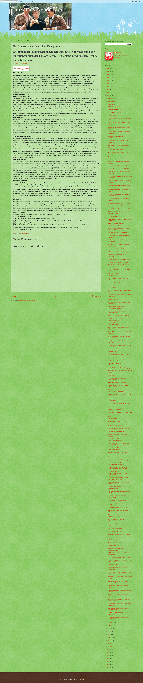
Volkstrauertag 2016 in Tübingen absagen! (119, 259)
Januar (110, 646)
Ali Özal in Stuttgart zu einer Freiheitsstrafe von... (120, 524)
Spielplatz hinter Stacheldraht (116, 109)
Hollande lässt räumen (114, 115)
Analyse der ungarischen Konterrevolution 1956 (119, 503)
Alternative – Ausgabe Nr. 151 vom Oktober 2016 (120, 577)
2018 (108, 90)
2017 (108, 93)
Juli (109, 628)
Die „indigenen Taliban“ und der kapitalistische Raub (116, 487)
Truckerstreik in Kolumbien (115, 545)
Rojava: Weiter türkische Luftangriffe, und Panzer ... (119, 332)
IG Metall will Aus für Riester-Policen (118, 262)
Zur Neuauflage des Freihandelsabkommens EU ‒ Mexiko (119, 417)
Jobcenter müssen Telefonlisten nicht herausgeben (118, 350)
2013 (108, 656)
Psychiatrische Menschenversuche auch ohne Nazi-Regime (118, 444)
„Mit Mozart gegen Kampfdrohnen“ (117, 540)
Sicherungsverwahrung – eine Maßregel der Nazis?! (119, 190)
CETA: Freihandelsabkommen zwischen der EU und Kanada (120, 274)
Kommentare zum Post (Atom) (26, 300)
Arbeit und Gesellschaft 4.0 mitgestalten (118, 382)
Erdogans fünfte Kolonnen (115, 531)
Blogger (81, 679)
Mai (109, 634)
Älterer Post (96, 296)
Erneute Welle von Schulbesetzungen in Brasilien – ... (118, 595)
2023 (108, 75)
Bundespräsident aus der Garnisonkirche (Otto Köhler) (119, 128)
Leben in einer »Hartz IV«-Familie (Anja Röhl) (119, 123)
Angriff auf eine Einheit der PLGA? (117, 249)
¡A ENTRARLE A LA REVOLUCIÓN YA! (119, 169)
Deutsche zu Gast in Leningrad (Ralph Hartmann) (118, 141)
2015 (108, 650)
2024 (108, 72)
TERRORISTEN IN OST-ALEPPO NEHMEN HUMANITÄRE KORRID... (119, 468)
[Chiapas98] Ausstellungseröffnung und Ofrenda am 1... (118, 483)
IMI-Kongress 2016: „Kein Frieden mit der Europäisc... (119, 291)
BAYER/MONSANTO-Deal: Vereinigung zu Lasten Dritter (119, 582)
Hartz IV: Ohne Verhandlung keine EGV (119, 209)
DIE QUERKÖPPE (113, 565)
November (111, 101)
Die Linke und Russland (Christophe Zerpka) (117, 137)
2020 (108, 84)
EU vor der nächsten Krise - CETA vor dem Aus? (119, 355)
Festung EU (111, 375)
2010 (108, 665)
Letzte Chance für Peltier (114, 112)
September (111, 622)
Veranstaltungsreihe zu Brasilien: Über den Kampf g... (119, 591)
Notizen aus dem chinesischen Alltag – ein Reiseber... (119, 328)
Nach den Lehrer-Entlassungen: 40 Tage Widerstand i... (118, 618)
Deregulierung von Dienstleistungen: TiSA (119, 557)
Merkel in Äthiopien (113, 299)
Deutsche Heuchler (113, 457)
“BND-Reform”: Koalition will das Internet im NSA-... (119, 220)
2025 (108, 69)
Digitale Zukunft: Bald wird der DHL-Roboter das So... (118, 386)
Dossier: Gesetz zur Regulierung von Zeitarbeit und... (118, 279)
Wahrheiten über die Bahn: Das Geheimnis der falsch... (119, 395)
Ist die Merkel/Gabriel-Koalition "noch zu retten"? (119, 337)
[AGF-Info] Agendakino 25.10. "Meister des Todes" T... (120, 413)
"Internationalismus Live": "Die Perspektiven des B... (116, 364)
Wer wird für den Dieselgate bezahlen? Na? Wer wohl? (119, 265)
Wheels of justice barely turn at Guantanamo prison (116, 515)
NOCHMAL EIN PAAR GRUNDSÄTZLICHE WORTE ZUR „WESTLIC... (118, 473)
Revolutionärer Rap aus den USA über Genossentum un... (118, 212)
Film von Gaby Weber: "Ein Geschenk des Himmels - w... (119, 573)
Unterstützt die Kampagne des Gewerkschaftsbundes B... (116, 408)
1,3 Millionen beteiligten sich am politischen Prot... (117, 312)
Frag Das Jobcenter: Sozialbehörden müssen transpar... (120, 341)
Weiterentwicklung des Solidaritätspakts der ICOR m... (120, 371)
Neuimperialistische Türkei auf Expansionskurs (116, 520)
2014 (108, 653)
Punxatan (119, 53)
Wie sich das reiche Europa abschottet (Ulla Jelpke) (119, 157)
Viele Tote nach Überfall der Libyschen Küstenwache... (118, 245)
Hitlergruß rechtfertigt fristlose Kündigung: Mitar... (120, 236)
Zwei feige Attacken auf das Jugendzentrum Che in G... (119, 346)
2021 (108, 81)
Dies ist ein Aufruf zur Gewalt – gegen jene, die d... (119, 199)
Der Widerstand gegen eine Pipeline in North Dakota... (118, 600)
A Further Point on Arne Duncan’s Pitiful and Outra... (119, 186)
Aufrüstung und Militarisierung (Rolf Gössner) (118, 153)
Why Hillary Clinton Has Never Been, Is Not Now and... (119, 195)
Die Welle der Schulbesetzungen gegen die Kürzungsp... (119, 295)
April (110, 637)
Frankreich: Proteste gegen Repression (118, 315)
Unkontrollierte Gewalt (114, 537)
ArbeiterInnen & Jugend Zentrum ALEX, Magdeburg (119, 511)
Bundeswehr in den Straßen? (115, 543)
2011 (108, 662)
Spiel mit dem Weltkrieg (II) (115, 426)
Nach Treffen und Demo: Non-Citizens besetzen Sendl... (118, 549)
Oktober (110, 104)
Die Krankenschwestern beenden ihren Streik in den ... (118, 286)
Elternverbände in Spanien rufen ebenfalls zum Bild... (119, 303)
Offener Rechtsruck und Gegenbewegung (119, 368)
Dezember (111, 98)
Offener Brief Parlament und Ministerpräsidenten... (117, 496)
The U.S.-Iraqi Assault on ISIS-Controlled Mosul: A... (119, 181)
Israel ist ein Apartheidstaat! (115, 528)
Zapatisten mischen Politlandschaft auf (118, 429)
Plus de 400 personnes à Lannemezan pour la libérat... (119, 492)
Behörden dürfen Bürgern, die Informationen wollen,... (116, 224)
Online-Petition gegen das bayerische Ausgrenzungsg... (118, 359)
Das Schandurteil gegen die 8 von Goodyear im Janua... (120, 613)
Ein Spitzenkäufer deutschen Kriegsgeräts (119, 460)
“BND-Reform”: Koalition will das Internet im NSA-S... (119, 553)
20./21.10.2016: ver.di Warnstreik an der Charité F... (118, 404)
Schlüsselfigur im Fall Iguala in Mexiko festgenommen (118, 422)
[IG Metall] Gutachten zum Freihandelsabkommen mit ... (116, 390)
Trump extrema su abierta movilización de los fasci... (119, 172)
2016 (108, 95)
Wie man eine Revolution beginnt (117, 500)
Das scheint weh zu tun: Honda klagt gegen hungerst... (119, 604)
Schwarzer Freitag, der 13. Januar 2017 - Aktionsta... (119, 568)
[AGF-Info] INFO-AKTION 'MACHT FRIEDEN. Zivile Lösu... (118, 478)
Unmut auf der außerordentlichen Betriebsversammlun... (117, 323)
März (109, 640)
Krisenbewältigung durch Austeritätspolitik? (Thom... (116, 148)
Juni (109, 631)
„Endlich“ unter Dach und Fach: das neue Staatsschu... (119, 240)
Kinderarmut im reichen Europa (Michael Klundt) (119, 162)
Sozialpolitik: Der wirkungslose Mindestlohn (116, 255)
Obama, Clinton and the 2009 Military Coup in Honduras (120, 177)
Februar (110, 643)
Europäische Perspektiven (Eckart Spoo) (119, 166)
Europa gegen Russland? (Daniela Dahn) (119, 145)
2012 (108, 659)
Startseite (56, 296)
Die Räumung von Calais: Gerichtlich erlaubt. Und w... (118, 609)
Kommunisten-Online (21, 63)
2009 (108, 668)
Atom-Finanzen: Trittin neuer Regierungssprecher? (116, 439)
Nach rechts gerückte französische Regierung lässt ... (117, 379)
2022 (108, 78)
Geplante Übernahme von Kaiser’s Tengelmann (117, 399)
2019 (108, 87)
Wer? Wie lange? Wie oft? (115, 106)
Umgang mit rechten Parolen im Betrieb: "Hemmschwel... (119, 229)
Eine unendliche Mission (114, 283)
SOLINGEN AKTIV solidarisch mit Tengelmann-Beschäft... (117, 307)
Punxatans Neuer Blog (37, 9)
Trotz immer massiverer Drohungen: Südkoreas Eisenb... (118, 319)
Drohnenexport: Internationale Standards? (119, 534)
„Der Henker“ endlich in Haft (116, 431)
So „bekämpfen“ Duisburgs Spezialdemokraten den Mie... (116, 463)
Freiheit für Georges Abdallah (116, 216)
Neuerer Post (16, 296)
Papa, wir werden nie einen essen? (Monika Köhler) (119, 119)
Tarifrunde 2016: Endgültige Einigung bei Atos (119, 586)
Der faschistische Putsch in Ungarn (117, 507)
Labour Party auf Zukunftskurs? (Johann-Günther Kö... (119, 132)
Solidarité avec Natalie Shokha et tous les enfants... (119, 435)
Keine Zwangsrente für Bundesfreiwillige (119, 203)
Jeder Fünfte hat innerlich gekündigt (117, 252)
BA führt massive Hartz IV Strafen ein (118, 206)
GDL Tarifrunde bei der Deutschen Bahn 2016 (119, 270)
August (110, 625)
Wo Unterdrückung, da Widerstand (117, 232)
